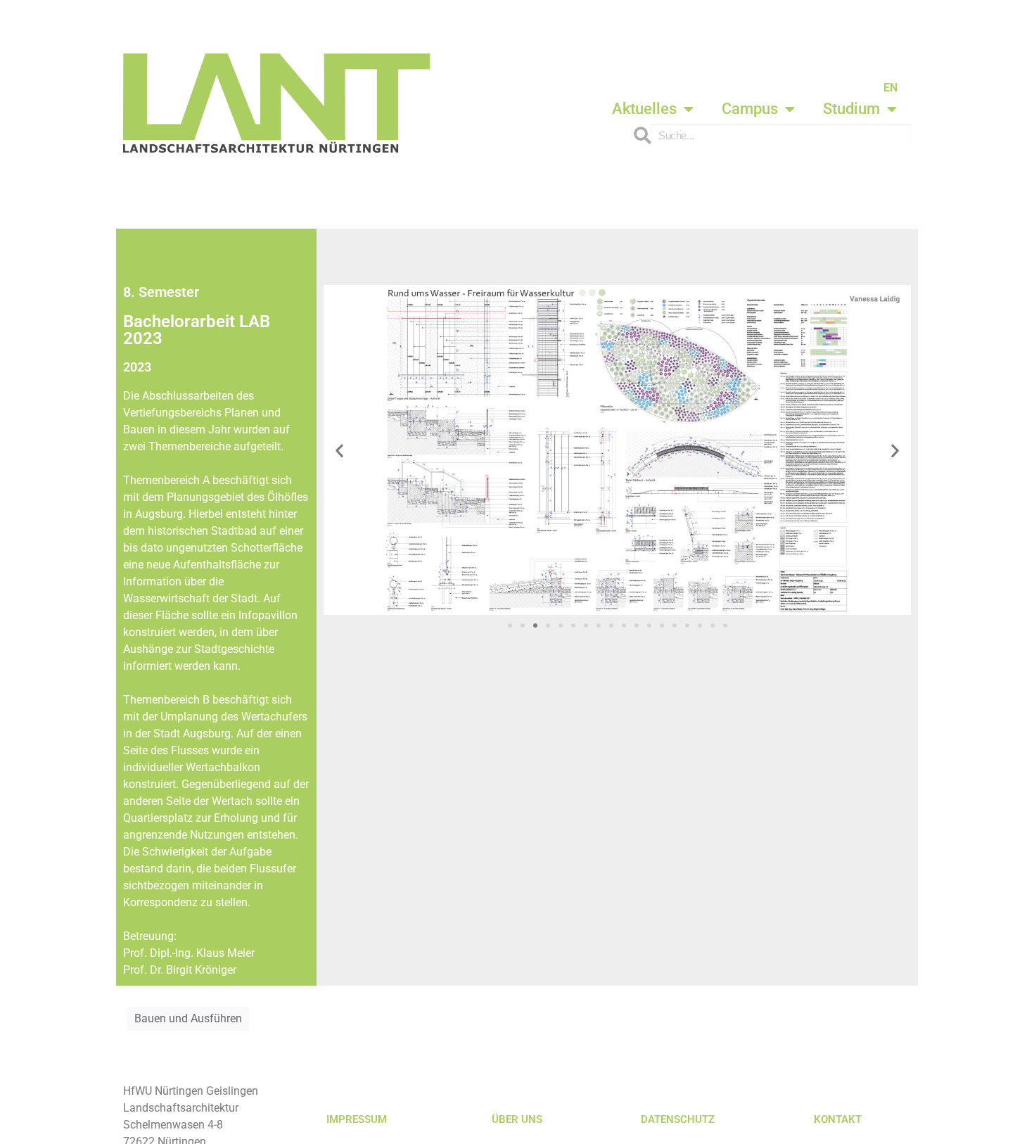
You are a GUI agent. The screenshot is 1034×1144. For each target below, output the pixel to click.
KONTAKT (838, 1119)
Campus (750, 108)
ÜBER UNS (517, 1119)
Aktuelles (644, 108)
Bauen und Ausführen (188, 1018)
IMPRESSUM (356, 1119)
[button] (339, 450)
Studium (851, 108)
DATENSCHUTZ (678, 1119)
